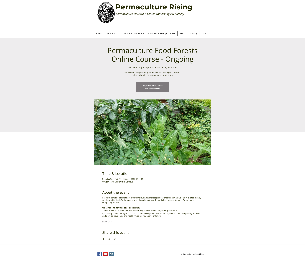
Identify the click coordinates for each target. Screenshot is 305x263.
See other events (152, 88)
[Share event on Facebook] (103, 239)
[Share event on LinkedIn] (115, 239)
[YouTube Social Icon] (105, 254)
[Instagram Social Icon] (111, 254)
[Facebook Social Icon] (99, 254)
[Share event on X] (109, 239)
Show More (107, 221)
